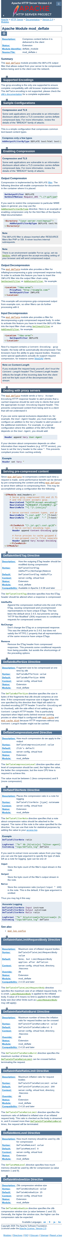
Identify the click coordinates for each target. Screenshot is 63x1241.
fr (49, 1222)
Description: (9, 39)
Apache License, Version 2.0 (32, 1228)
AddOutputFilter (33, 281)
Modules (5, 22)
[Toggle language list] (4, 33)
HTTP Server (17, 19)
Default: (6, 574)
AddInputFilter (10, 329)
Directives (17, 1235)
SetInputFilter (41, 326)
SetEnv (6, 255)
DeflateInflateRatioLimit (16, 1059)
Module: (6, 584)
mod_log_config (17, 931)
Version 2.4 (47, 19)
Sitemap (44, 1235)
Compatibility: (10, 588)
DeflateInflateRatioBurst (45, 1121)
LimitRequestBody (20, 994)
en (45, 1222)
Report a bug (56, 1235)
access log (31, 830)
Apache (4, 19)
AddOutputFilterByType (14, 209)
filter (50, 182)
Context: (7, 578)
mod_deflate (13, 63)
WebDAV (38, 358)
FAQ (26, 1235)
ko (59, 1222)
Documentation (33, 19)
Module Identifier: (12, 48)
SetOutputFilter (11, 281)
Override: (7, 972)
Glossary (34, 1235)
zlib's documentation (11, 94)
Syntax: (6, 568)
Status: (6, 45)
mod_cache (48, 717)
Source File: (8, 52)
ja (54, 1222)
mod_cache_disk (10, 720)
